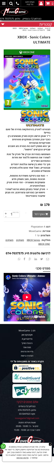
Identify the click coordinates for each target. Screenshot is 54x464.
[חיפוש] (11, 3)
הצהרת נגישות (27, 355)
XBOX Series (33, 240)
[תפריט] (4, 3)
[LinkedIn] (35, 259)
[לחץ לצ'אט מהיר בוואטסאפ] (3, 446)
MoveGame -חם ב (27, 330)
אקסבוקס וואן (27, 334)
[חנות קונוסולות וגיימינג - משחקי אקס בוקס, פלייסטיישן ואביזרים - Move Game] (27, 11)
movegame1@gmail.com (27, 418)
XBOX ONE (44, 244)
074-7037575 (15, 253)
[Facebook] (24, 259)
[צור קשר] (47, 259)
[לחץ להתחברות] (41, 3)
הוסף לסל (39, 214)
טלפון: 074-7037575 (10, 18)
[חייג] (17, 3)
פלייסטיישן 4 (27, 338)
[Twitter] (41, 259)
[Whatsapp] (19, 259)
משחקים (20, 240)
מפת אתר (27, 347)
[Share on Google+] (30, 259)
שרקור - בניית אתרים (27, 462)
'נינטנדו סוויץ (27, 343)
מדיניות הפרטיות (22, 458)
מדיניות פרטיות (27, 351)
